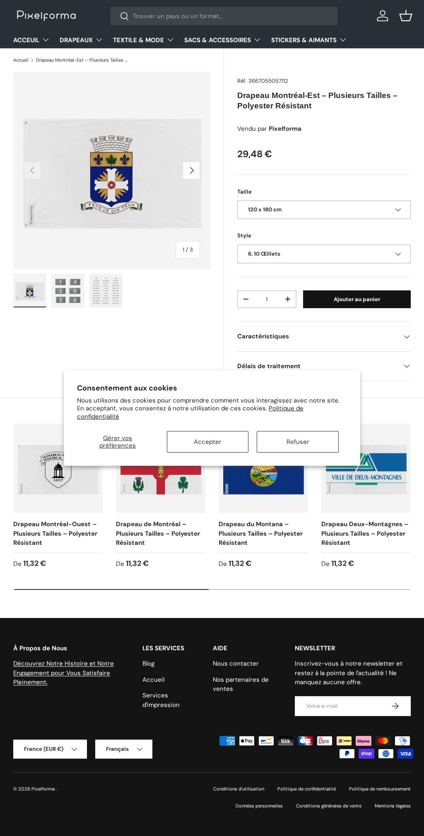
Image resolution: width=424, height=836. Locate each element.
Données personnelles (259, 806)
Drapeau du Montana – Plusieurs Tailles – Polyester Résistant (261, 533)
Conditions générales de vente (328, 806)
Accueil (21, 60)
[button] (406, 16)
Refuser (298, 442)
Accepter (208, 442)
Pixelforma (43, 789)
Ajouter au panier (357, 299)
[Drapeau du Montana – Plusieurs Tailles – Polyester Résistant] (263, 468)
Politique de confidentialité (306, 789)
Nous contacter (236, 663)
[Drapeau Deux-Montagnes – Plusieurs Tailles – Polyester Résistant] (366, 468)
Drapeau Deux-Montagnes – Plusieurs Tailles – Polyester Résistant (364, 533)
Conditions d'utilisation (238, 789)
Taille (244, 191)
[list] (112, 170)
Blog (148, 663)
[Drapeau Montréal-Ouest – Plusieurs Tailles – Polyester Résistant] (58, 468)
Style (244, 235)
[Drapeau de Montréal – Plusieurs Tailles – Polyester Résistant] (160, 468)
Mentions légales (393, 806)
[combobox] (224, 16)
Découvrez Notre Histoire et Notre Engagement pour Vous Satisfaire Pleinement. (63, 672)
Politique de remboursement (380, 789)
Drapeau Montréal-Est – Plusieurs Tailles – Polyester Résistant (82, 60)
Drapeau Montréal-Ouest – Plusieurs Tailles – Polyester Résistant (55, 533)
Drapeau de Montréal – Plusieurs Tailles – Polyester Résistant (158, 533)
